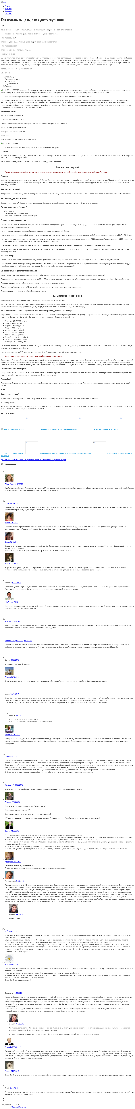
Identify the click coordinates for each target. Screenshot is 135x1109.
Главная (7, 6)
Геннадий (9, 1047)
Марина (8, 802)
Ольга (7, 542)
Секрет (63, 460)
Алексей (8, 621)
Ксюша (8, 1071)
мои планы (20, 460)
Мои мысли (11, 460)
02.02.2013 (19, 484)
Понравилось (46, 460)
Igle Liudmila (9, 785)
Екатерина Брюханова (14, 640)
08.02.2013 (17, 1047)
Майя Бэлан (9, 484)
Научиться (29, 460)
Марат (8, 677)
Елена (7, 522)
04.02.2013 (15, 831)
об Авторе (8, 8)
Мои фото (8, 11)
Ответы (37, 460)
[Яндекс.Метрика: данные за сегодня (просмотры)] (18, 1107)
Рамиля (8, 964)
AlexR (7, 602)
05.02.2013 (18, 993)
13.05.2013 (13, 1088)
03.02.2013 (15, 660)
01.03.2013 (15, 1071)
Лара (7, 563)
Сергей (7, 831)
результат (56, 460)
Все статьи (8, 13)
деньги (4, 460)
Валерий (8, 503)
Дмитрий (9, 862)
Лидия (7, 931)
